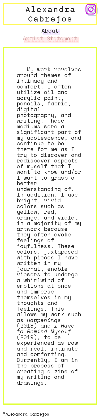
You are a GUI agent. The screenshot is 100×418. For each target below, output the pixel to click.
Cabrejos (50, 18)
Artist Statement (50, 38)
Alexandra (50, 9)
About (50, 31)
